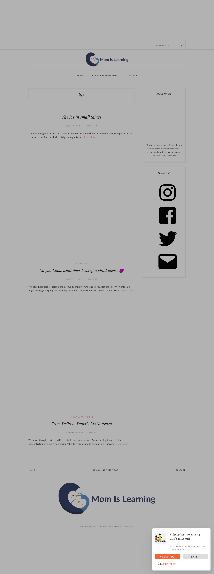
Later (195, 556)
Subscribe (167, 556)
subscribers (169, 563)
